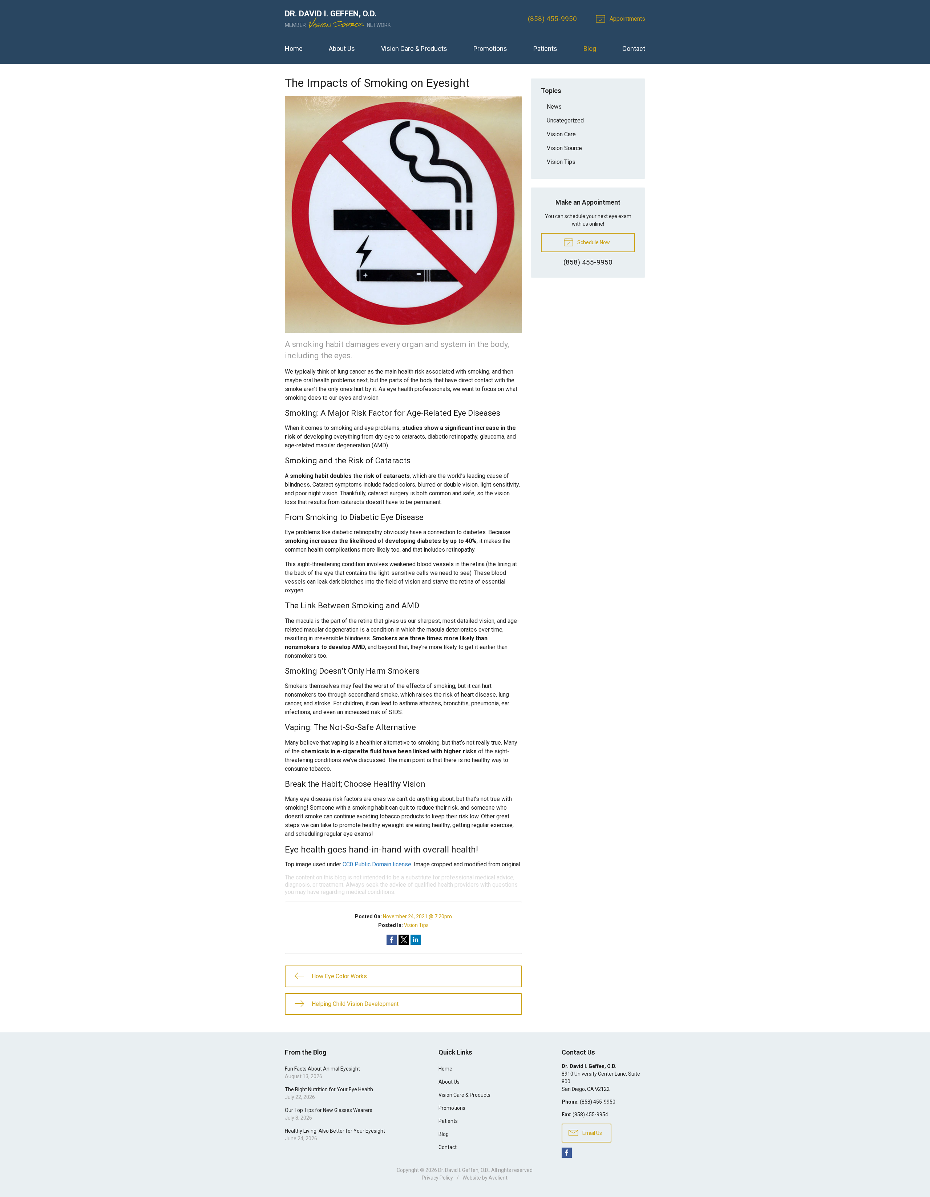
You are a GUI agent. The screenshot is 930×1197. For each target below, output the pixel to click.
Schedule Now (593, 242)
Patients (545, 48)
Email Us (591, 1133)
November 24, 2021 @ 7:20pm (417, 916)
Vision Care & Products (414, 48)
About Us (342, 48)
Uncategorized (565, 120)
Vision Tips (416, 925)
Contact (633, 48)
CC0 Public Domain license (377, 864)
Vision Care (561, 134)
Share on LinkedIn (416, 940)
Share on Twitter (404, 940)
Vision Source (564, 148)
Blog (589, 48)
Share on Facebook (392, 940)
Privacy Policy (437, 1178)
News (554, 106)
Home (294, 48)
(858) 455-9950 (552, 19)
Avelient (498, 1178)
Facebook (567, 1153)
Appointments (626, 18)
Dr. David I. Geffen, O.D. (463, 1170)
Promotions (490, 48)
